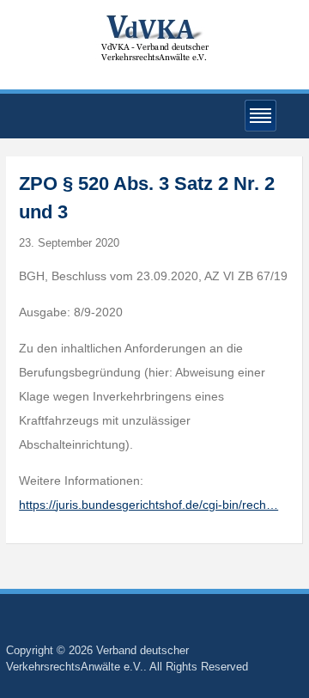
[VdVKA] (154, 37)
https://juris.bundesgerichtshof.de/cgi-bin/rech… (148, 504)
